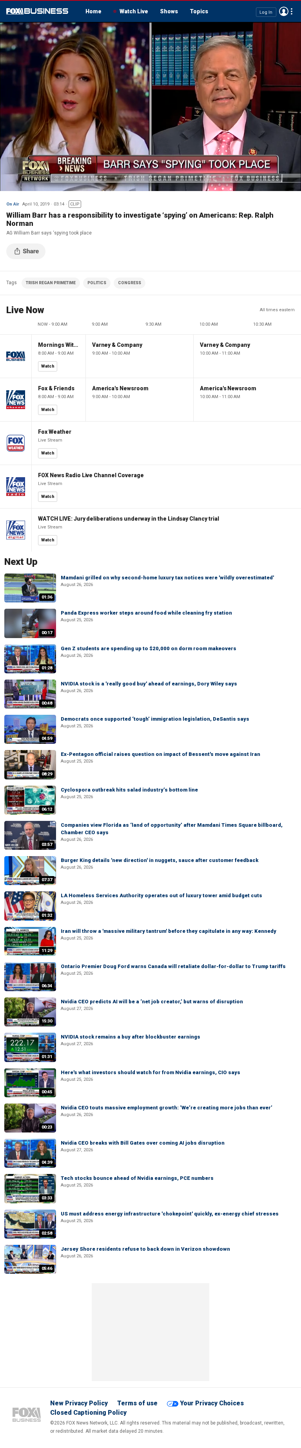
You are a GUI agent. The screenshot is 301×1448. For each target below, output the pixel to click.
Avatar (283, 11)
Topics (199, 11)
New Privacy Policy (79, 1403)
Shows (169, 11)
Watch (47, 366)
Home (93, 11)
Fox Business (37, 11)
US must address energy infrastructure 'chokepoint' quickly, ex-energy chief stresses (170, 1214)
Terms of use (137, 1403)
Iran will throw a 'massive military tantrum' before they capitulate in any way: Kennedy (168, 931)
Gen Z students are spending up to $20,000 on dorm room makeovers (148, 648)
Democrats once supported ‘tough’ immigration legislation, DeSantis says (155, 719)
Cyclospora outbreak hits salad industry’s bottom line (129, 790)
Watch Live (134, 11)
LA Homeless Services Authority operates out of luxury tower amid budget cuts (161, 895)
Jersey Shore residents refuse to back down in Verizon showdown (145, 1249)
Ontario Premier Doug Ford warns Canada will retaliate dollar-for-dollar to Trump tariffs (173, 966)
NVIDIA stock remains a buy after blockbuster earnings (130, 1037)
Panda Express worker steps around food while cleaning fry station (146, 613)
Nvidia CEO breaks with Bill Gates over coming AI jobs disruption (143, 1143)
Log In (265, 11)
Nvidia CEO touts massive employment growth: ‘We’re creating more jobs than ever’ (166, 1108)
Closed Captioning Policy (88, 1412)
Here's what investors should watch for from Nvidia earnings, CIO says (150, 1072)
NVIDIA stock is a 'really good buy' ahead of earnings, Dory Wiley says (149, 684)
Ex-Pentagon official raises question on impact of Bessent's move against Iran (160, 754)
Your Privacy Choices (212, 1403)
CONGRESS (129, 283)
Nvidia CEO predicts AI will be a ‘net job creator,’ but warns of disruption (152, 1001)
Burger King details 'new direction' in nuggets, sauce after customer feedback (159, 860)
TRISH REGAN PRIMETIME (51, 283)
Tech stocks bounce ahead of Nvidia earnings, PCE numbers (137, 1178)
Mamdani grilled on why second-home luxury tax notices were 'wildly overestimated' (167, 578)
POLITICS (96, 283)
